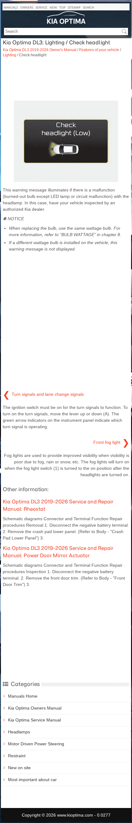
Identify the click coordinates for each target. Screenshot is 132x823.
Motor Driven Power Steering (36, 743)
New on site (19, 767)
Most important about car (32, 779)
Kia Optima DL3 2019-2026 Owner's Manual (39, 50)
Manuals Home (22, 696)
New (53, 7)
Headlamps (19, 731)
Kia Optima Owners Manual (34, 708)
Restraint (16, 755)
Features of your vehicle (99, 50)
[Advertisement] (66, 79)
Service (41, 7)
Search (88, 7)
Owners (26, 7)
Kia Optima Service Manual (34, 719)
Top (62, 7)
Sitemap (74, 7)
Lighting (9, 55)
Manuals (11, 7)
